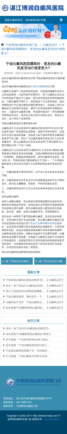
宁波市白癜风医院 (40, 86)
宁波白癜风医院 (51, 419)
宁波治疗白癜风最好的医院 (42, 223)
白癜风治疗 (50, 44)
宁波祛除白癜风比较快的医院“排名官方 (28, 280)
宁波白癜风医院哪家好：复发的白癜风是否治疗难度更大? (33, 48)
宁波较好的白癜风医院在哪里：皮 (27, 261)
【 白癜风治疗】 (55, 280)
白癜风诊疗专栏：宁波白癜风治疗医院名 (28, 302)
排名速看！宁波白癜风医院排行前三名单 (28, 345)
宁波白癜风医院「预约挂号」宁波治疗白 (28, 296)
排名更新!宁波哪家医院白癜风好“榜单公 (28, 307)
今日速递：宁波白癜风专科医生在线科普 (28, 356)
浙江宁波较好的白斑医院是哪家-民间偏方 (29, 291)
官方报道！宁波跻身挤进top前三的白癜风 (29, 339)
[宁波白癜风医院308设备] (33, 31)
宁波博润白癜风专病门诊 (21, 44)
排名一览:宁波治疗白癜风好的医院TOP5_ (29, 285)
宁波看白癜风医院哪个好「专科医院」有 (28, 350)
